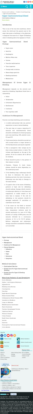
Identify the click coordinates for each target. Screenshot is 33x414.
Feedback (13, 356)
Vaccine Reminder (26, 354)
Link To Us (2, 355)
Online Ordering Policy (16, 352)
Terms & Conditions (5, 357)
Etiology (6, 240)
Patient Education (9, 247)
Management (8, 242)
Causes (7, 251)
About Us (2, 352)
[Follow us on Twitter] (26, 1)
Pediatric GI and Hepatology (23, 12)
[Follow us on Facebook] (24, 1)
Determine (9, 256)
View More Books (5, 390)
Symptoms (9, 258)
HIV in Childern (25, 352)
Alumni (2, 354)
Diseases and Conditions (8, 12)
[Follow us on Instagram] (30, 1)
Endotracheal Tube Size (10, 266)
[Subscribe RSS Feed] (32, 1)
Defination (9, 249)
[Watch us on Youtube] (28, 1)
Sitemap (13, 354)
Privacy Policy (3, 359)
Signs (7, 254)
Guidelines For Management (12, 245)
